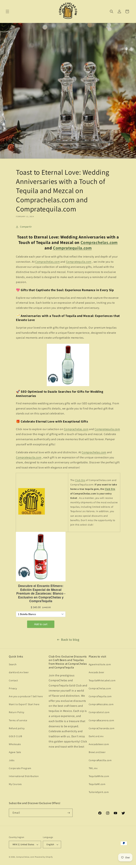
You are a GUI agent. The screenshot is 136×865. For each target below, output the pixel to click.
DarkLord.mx (96, 736)
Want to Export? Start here (24, 704)
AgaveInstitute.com (100, 664)
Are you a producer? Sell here (26, 696)
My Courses (15, 784)
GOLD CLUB (15, 736)
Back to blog (70, 639)
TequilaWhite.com (99, 776)
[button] (7, 11)
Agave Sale (15, 752)
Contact (13, 680)
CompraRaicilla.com (100, 760)
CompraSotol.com (99, 712)
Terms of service (18, 720)
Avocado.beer (96, 672)
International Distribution (24, 776)
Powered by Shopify (44, 857)
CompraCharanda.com (102, 728)
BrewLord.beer (97, 752)
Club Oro (80, 480)
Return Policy (16, 712)
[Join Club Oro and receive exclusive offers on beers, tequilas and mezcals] (31, 514)
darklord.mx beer (19, 672)
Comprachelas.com (99, 242)
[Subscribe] (68, 813)
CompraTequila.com (100, 696)
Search (13, 664)
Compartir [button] (26, 226)
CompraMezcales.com (101, 704)
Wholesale (15, 744)
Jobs (11, 760)
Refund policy (17, 728)
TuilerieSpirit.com (99, 792)
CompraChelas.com (100, 688)
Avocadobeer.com (99, 744)
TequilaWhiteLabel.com (102, 680)
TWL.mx (93, 768)
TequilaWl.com (97, 784)
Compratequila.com (72, 248)
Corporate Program (20, 768)
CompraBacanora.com (101, 720)
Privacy (13, 688)
